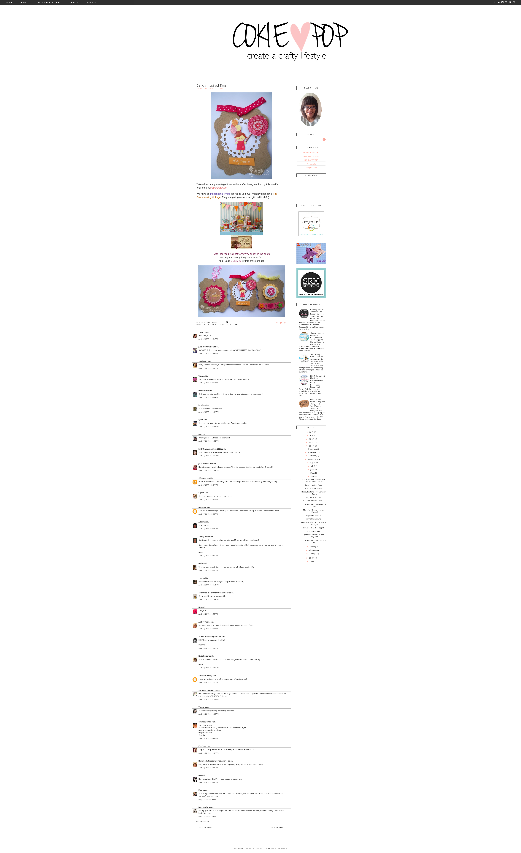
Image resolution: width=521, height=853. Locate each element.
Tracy (200, 376)
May (312, 473)
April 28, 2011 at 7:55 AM (208, 648)
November (312, 452)
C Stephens (203, 478)
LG (199, 775)
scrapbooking (311, 167)
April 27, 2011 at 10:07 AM (208, 412)
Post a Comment (202, 821)
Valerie (201, 707)
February (312, 550)
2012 (311, 442)
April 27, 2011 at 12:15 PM (208, 470)
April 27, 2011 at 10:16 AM (208, 426)
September (312, 459)
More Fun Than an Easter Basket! (313, 511)
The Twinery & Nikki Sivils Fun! (316, 355)
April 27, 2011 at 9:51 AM (208, 397)
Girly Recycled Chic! (313, 497)
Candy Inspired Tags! (313, 485)
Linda (200, 563)
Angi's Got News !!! (313, 515)
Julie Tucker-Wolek (206, 346)
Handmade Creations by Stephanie (213, 761)
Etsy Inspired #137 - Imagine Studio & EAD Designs (313, 480)
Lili (199, 607)
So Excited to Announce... (313, 501)
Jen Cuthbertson (205, 463)
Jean (200, 434)
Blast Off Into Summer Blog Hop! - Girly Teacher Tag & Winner (317, 402)
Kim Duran (202, 746)
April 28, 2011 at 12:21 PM (208, 667)
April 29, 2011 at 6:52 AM (208, 738)
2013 (311, 439)
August (312, 462)
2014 (311, 435)
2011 (311, 446)
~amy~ (201, 332)
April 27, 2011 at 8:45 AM (208, 382)
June (312, 469)
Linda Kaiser (203, 656)
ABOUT (25, 2)
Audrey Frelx (203, 536)
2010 (311, 558)
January (312, 553)
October (312, 455)
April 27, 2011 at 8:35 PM (208, 555)
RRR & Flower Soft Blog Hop (317, 377)
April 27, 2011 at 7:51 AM (208, 368)
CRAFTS (74, 2)
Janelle (201, 405)
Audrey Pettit (203, 622)
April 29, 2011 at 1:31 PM (208, 767)
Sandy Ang (202, 361)
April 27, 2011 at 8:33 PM (208, 528)
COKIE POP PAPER (254, 848)
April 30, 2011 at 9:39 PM (208, 782)
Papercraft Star (230, 324)
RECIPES (91, 2)
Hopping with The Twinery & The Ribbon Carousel (317, 311)
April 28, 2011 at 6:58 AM (208, 628)
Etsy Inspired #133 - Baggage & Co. (313, 541)
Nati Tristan (203, 390)
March (312, 546)
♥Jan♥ (200, 419)
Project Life (311, 164)
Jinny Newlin (203, 807)
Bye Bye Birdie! (313, 531)
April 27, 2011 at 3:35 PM (208, 514)
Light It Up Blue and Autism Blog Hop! (313, 535)
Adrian (201, 522)
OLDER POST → (279, 827)
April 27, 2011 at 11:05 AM (208, 455)
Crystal (201, 492)
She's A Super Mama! (313, 488)
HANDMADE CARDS (311, 156)
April (312, 476)
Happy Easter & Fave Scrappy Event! (313, 493)
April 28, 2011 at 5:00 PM (208, 682)
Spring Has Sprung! (313, 519)
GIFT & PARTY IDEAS (49, 2)
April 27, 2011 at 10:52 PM (208, 585)
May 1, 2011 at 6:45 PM (207, 799)
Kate (200, 790)
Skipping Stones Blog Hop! (317, 334)
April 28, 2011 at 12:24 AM (208, 599)
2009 (312, 561)
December (312, 449)
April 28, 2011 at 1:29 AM (208, 614)
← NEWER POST (204, 827)
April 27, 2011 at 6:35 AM (208, 339)
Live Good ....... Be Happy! (313, 528)
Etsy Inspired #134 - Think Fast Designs (313, 523)
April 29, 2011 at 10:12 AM (208, 753)
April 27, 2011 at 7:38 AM (208, 353)
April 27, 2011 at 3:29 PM (208, 499)
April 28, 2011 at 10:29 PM (208, 699)
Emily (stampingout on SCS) (209, 449)
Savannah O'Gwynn (206, 690)
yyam (200, 578)
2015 (311, 432)
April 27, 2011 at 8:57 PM (208, 570)
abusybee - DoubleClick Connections (213, 592)
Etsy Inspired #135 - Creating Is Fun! (313, 505)
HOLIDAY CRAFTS (311, 160)
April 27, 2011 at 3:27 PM (208, 485)
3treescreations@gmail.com (209, 636)
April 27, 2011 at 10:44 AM (208, 441)
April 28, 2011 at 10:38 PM (208, 714)
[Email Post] (227, 322)
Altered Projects (212, 324)
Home (9, 2)
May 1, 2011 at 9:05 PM (207, 816)
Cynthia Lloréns (204, 722)
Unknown (202, 507)
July (312, 466)
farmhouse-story (205, 675)
